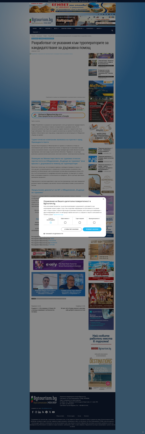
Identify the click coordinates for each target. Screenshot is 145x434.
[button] (53, 233)
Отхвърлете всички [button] (71, 229)
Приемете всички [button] (92, 229)
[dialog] (72, 217)
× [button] (103, 199)
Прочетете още (58, 214)
